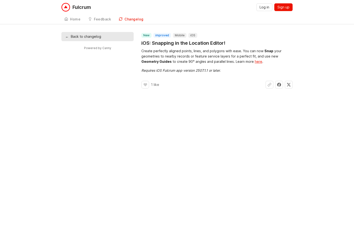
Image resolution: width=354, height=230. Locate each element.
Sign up (283, 7)
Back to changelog (83, 36)
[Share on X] (289, 85)
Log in (264, 7)
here (258, 61)
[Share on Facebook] (279, 85)
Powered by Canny (97, 48)
